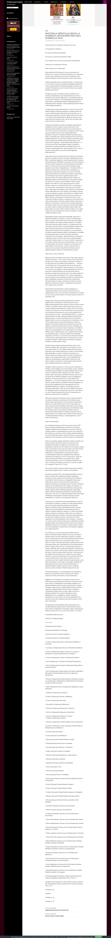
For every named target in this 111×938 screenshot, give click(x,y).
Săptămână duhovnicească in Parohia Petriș (57, 909)
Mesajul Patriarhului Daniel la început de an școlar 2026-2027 (13, 52)
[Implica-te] (13, 26)
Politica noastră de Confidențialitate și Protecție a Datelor (80, 937)
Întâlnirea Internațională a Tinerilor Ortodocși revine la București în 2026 (13, 68)
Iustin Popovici (60, 40)
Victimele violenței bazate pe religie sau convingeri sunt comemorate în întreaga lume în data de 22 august (13, 99)
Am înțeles (98, 936)
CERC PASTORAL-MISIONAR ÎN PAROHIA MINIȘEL (13, 74)
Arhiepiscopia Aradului (15, 2)
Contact (72, 2)
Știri (46, 31)
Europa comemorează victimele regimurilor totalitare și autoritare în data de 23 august (12, 91)
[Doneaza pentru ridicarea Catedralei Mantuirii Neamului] (12, 18)
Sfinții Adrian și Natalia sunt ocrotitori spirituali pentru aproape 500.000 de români (13, 46)
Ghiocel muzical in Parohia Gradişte (54, 915)
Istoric (46, 2)
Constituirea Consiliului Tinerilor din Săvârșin (12, 62)
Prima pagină (28, 2)
